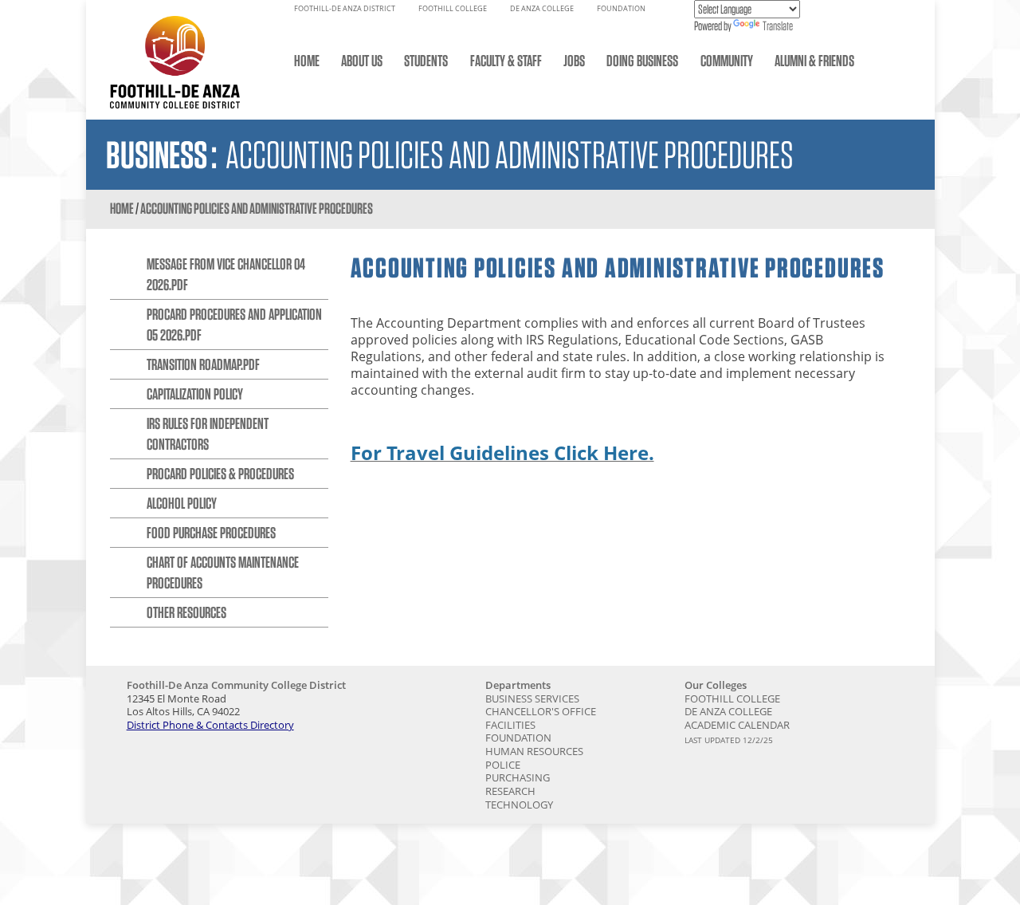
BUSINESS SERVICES (532, 698)
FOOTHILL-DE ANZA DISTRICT (344, 9)
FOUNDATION (621, 9)
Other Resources (186, 612)
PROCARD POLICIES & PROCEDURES (220, 473)
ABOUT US (361, 60)
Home (122, 208)
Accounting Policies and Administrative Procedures (256, 208)
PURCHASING (517, 777)
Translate (778, 25)
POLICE (502, 764)
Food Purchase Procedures (211, 532)
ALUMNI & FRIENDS (814, 60)
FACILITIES (510, 725)
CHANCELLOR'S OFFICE (540, 711)
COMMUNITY (726, 60)
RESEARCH (510, 791)
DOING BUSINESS (642, 60)
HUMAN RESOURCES (534, 751)
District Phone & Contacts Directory (210, 725)
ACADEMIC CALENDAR (737, 725)
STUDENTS (426, 60)
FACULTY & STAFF (506, 60)
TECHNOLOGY (519, 804)
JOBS (574, 60)
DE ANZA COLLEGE (542, 9)
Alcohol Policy (182, 503)
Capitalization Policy (195, 393)
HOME (307, 60)
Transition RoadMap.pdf (203, 364)
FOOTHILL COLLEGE (452, 9)
